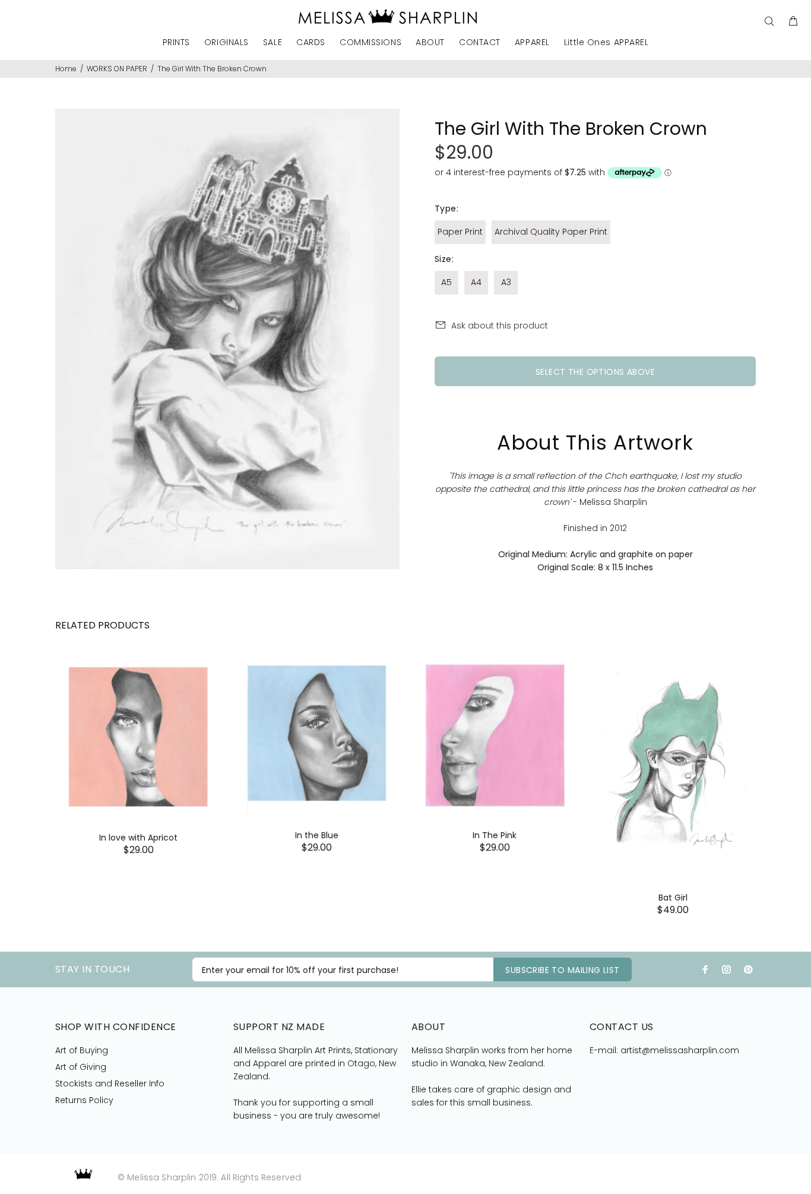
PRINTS (176, 43)
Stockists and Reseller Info (109, 1083)
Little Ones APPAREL (606, 43)
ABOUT (430, 43)
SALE (272, 43)
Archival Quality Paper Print (551, 232)
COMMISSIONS (370, 43)
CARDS (310, 43)
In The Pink (495, 835)
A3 (506, 282)
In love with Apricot (138, 838)
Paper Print (460, 232)
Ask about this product (499, 325)
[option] (138, 739)
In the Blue (316, 835)
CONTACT (479, 43)
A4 (476, 282)
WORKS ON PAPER (117, 69)
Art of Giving (80, 1067)
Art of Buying (81, 1050)
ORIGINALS (226, 43)
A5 (446, 282)
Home (66, 69)
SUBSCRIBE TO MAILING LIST (562, 970)
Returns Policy (84, 1100)
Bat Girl (673, 898)
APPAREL (532, 43)
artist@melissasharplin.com (679, 1050)
